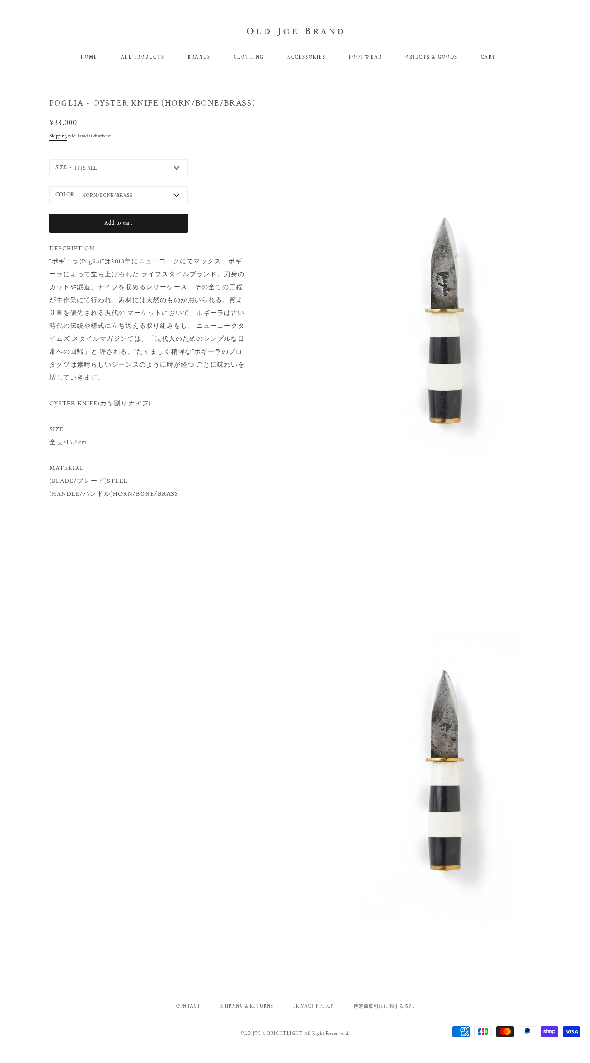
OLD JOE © (253, 1034)
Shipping (58, 136)
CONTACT (188, 1007)
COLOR (64, 195)
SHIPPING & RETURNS (246, 1007)
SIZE (61, 168)
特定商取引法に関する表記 (384, 1007)
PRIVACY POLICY (313, 1007)
